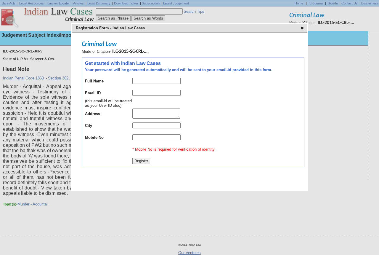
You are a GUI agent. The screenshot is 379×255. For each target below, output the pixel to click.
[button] (302, 28)
